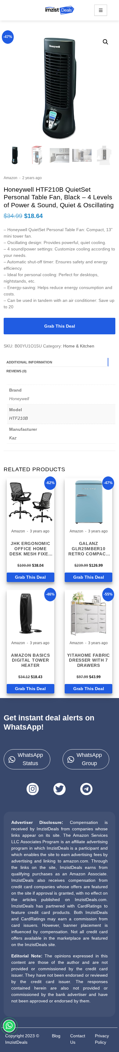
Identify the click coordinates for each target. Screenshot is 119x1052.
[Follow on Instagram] (33, 789)
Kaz (12, 437)
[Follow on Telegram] (86, 789)
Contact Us (77, 1039)
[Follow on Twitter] (59, 789)
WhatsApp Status (30, 759)
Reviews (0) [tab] (16, 371)
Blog (56, 1035)
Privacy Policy (102, 1039)
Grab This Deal (59, 326)
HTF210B (18, 418)
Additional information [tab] (29, 362)
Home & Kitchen (78, 346)
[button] (105, 41)
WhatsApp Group (89, 759)
